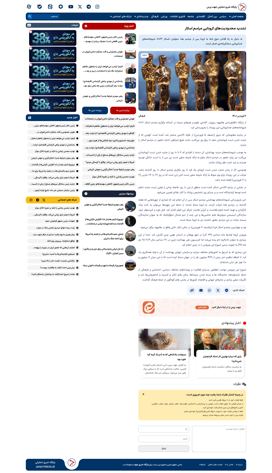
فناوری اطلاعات (177, 16)
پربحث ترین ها (95, 110)
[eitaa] (50, 7)
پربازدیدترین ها (123, 110)
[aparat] (29, 7)
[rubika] (61, 7)
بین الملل (212, 16)
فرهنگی (154, 16)
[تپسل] (30, 31)
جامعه (190, 16)
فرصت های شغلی (215, 464)
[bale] (39, 7)
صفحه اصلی (237, 16)
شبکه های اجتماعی (122, 16)
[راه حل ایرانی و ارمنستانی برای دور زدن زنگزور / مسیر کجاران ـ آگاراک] (130, 251)
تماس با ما (229, 464)
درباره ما (239, 464)
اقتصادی (200, 16)
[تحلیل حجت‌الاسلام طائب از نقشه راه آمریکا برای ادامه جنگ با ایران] (130, 236)
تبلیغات (202, 464)
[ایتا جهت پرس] (192, 308)
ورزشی (164, 16)
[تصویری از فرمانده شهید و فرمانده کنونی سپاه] (130, 266)
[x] (80, 7)
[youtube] (70, 7)
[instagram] (97, 7)
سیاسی (222, 16)
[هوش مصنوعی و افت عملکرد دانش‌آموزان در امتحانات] (130, 54)
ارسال (164, 448)
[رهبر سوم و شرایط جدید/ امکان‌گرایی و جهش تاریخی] (130, 98)
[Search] (29, 16)
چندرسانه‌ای (142, 16)
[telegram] (89, 7)
